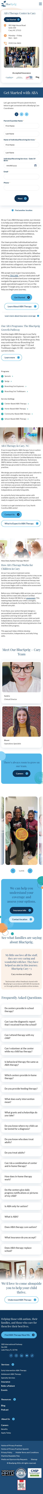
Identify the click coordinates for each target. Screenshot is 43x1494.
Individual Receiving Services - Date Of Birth (19, 159)
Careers (4, 1425)
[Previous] (13, 870)
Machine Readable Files (10, 1456)
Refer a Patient (8, 1386)
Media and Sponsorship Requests (14, 1459)
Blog (3, 1405)
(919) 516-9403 (14, 43)
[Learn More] (21, 1485)
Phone (7, 183)
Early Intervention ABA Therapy (13, 1370)
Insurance (5, 1381)
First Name (10, 126)
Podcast (4, 1409)
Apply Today (6, 1433)
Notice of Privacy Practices (11, 1445)
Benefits (4, 1429)
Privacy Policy (6, 1452)
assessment (30, 598)
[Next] (30, 870)
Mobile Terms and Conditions (27, 1452)
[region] (21, 833)
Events (4, 1390)
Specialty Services (8, 1378)
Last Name (10, 134)
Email (6, 171)
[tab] (21, 1009)
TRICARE (14, 275)
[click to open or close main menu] (40, 4)
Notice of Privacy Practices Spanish (15, 1449)
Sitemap (34, 1459)
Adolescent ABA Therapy (11, 1374)
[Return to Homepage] (8, 4)
